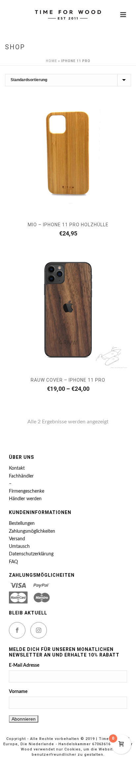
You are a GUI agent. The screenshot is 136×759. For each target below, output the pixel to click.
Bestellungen (22, 523)
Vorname (18, 691)
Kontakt (17, 468)
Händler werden (25, 499)
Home (51, 61)
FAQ (13, 562)
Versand (17, 539)
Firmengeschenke (26, 491)
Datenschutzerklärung (31, 554)
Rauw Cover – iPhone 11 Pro (68, 380)
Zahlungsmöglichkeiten (32, 531)
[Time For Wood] (68, 15)
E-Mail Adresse (24, 665)
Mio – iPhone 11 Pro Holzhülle (68, 224)
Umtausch (19, 546)
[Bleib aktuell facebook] (17, 630)
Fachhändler (21, 476)
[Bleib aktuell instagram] (38, 630)
